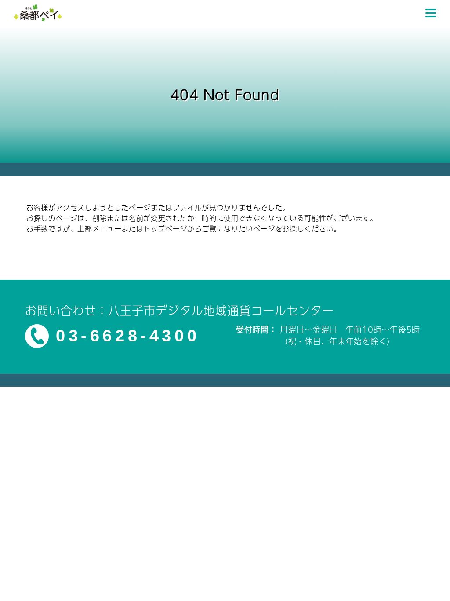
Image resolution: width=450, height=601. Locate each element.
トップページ (165, 228)
